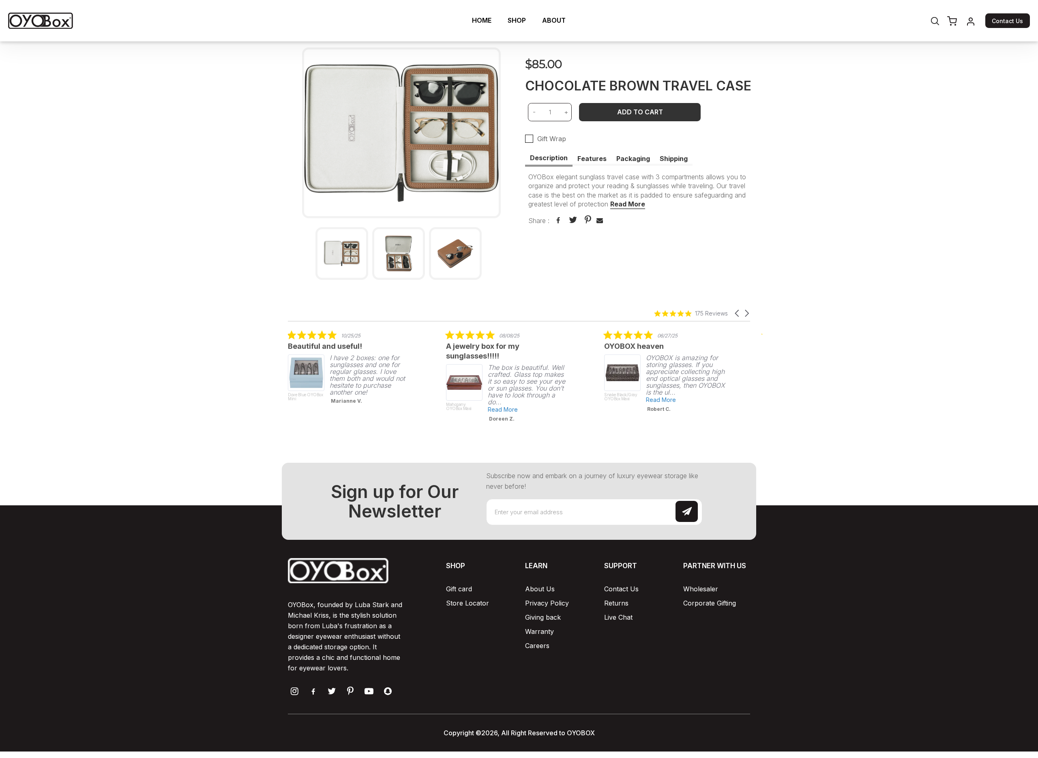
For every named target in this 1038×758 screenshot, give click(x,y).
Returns (616, 603)
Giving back (543, 617)
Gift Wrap (551, 139)
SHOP (517, 20)
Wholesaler (700, 589)
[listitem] (349, 369)
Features (592, 159)
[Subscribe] (687, 511)
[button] (737, 313)
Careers (537, 646)
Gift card (459, 589)
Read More (627, 204)
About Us (540, 589)
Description (549, 158)
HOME (481, 20)
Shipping (674, 159)
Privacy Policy (547, 603)
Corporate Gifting (709, 603)
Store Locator (467, 603)
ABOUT (554, 20)
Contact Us (1007, 20)
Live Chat (618, 617)
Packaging (633, 159)
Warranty (539, 631)
